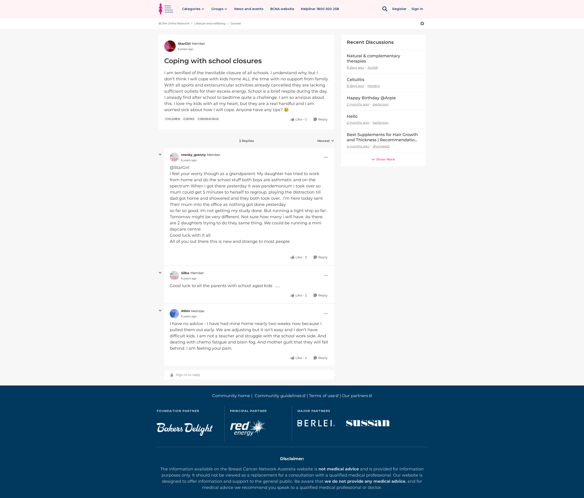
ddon (185, 311)
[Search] (385, 9)
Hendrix (374, 86)
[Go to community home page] (166, 8)
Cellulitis (355, 79)
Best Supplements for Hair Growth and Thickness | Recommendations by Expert (383, 137)
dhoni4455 (381, 146)
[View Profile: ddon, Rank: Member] (174, 313)
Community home (231, 395)
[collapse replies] (160, 154)
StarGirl (184, 44)
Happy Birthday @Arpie (371, 97)
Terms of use (322, 395)
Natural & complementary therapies (373, 58)
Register (399, 9)
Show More (385, 159)
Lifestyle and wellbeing (209, 23)
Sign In (417, 9)
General (235, 23)
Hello (352, 116)
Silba (185, 273)
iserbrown (380, 104)
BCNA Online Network (174, 23)
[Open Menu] (422, 23)
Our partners (355, 395)
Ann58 (373, 68)
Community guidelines (278, 395)
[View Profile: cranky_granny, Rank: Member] (174, 157)
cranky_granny (193, 155)
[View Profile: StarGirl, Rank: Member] (170, 46)
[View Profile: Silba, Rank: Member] (174, 275)
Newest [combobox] (325, 141)
